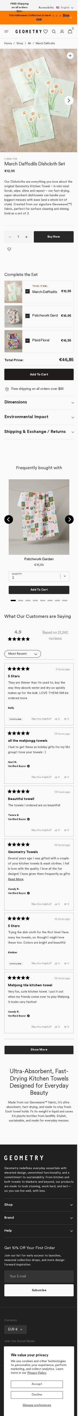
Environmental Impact (26, 417)
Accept (37, 1384)
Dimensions (15, 402)
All (29, 43)
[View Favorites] (42, 31)
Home (8, 43)
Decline (37, 1394)
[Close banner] (71, 17)
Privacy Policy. (37, 1373)
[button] (65, 8)
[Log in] (59, 31)
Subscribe (37, 1305)
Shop (19, 43)
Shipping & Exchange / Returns (35, 432)
